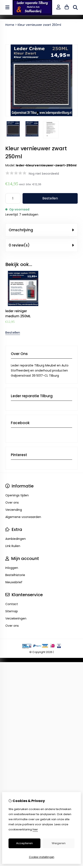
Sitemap (11, 611)
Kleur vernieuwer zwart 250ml (39, 25)
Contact (11, 604)
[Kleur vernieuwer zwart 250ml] (41, 115)
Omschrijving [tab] (21, 230)
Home (9, 25)
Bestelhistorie (15, 575)
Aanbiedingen (15, 539)
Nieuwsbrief (13, 582)
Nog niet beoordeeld (44, 173)
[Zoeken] (75, 7)
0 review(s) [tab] (19, 245)
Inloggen (11, 568)
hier (35, 829)
